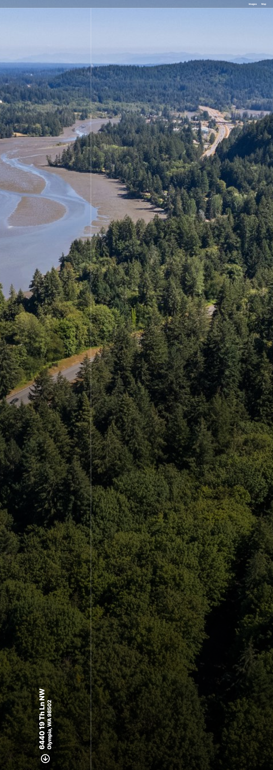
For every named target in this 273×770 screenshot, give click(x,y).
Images (253, 4)
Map (263, 4)
